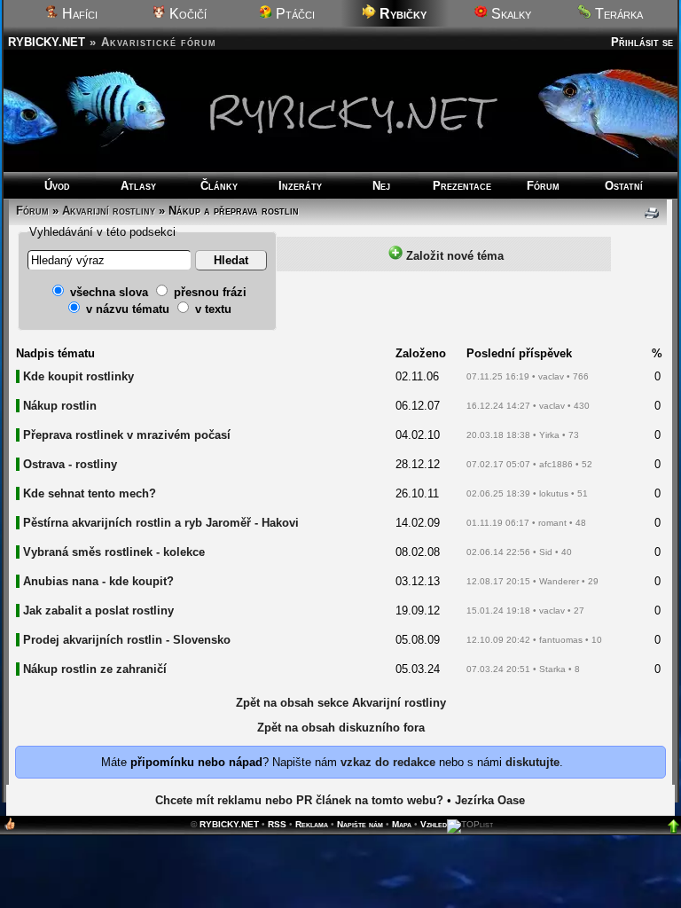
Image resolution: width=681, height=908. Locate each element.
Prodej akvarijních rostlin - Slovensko (127, 639)
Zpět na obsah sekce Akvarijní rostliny (341, 702)
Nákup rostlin (60, 405)
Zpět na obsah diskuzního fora (341, 727)
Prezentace (462, 185)
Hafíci (78, 13)
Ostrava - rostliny (70, 464)
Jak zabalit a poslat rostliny (98, 610)
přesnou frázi (210, 292)
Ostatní (624, 185)
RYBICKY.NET (46, 42)
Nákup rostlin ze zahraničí (95, 669)
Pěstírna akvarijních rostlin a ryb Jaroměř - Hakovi (161, 522)
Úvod (57, 185)
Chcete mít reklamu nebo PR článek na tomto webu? (299, 800)
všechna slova (109, 292)
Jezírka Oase (490, 800)
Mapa (401, 824)
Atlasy (138, 185)
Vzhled (433, 824)
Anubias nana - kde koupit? (98, 581)
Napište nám (360, 824)
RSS (277, 824)
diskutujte (532, 762)
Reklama (311, 824)
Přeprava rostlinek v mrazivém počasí (127, 435)
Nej (381, 185)
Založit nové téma (453, 255)
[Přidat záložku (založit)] (10, 828)
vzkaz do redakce (387, 762)
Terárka (617, 13)
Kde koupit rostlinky (78, 376)
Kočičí (186, 13)
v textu (213, 309)
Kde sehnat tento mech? (89, 493)
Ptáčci (293, 13)
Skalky (509, 13)
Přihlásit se (642, 42)
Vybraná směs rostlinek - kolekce (114, 552)
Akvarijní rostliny (108, 210)
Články (219, 185)
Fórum (543, 185)
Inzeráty (300, 185)
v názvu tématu (127, 309)
